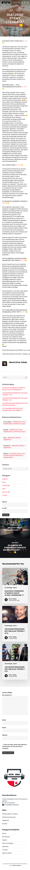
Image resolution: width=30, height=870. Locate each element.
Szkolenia (5, 846)
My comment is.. (7, 695)
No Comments (15, 31)
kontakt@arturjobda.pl (11, 805)
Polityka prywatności (9, 817)
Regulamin (5, 820)
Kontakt (4, 823)
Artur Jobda (11, 29)
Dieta (4, 482)
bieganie (5, 479)
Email (4, 727)
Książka (4, 840)
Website (4, 735)
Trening (18, 10)
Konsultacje (6, 836)
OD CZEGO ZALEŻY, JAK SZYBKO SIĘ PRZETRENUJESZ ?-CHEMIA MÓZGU (14, 455)
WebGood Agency (16, 865)
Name (4, 720)
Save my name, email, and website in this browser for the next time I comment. (14, 746)
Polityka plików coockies (10, 814)
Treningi (4, 850)
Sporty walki (6, 492)
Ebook (4, 833)
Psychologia (6, 485)
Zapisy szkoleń (7, 853)
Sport (11, 10)
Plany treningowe (7, 843)
